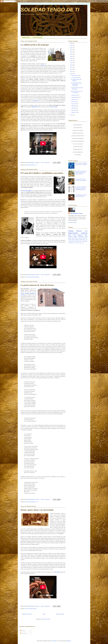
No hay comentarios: (45, 162)
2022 (71, 52)
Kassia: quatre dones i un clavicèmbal (37, 510)
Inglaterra (80, 235)
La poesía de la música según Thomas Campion (80, 179)
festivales (85, 238)
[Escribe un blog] (55, 162)
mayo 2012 (74, 106)
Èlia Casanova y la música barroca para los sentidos (81, 163)
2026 (71, 43)
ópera (76, 238)
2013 (71, 71)
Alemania (81, 236)
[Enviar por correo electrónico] (53, 162)
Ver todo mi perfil (72, 222)
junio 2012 (74, 103)
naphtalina (54, 640)
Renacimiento (31, 165)
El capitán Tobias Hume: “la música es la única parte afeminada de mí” (80, 188)
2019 (71, 58)
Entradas (23, 630)
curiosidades (84, 241)
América (77, 239)
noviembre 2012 (75, 77)
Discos (80, 241)
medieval (84, 233)
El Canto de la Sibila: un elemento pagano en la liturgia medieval (80, 172)
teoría (73, 238)
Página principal (26, 37)
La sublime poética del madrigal (35, 45)
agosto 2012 (74, 99)
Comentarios (24, 633)
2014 (71, 69)
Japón (69, 238)
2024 (71, 48)
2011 (71, 115)
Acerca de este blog (37, 37)
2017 (71, 63)
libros (74, 241)
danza (73, 239)
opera (83, 242)
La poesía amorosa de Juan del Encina (37, 285)
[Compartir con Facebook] (58, 162)
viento (85, 235)
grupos (30, 277)
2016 (71, 65)
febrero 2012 (74, 112)
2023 (71, 50)
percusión (70, 242)
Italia (27, 165)
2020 (71, 56)
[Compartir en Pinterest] (60, 162)
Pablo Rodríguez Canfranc (76, 213)
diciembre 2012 (75, 75)
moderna (77, 241)
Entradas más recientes (27, 614)
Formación (74, 242)
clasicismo (80, 238)
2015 (71, 67)
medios (70, 239)
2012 (71, 73)
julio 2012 (74, 101)
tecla (86, 236)
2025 (71, 45)
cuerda (27, 277)
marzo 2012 (74, 110)
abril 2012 (73, 108)
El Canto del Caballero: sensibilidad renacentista (42, 173)
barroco (27, 608)
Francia (70, 236)
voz (36, 165)
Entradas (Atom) (46, 619)
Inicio (44, 614)
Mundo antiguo (79, 242)
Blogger (69, 640)
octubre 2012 (74, 95)
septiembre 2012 (75, 97)
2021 (71, 54)
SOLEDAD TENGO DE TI (50, 9)
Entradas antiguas (60, 614)
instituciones (82, 239)
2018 (71, 60)
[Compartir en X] (56, 162)
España (27, 501)
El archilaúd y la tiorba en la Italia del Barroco (81, 195)
